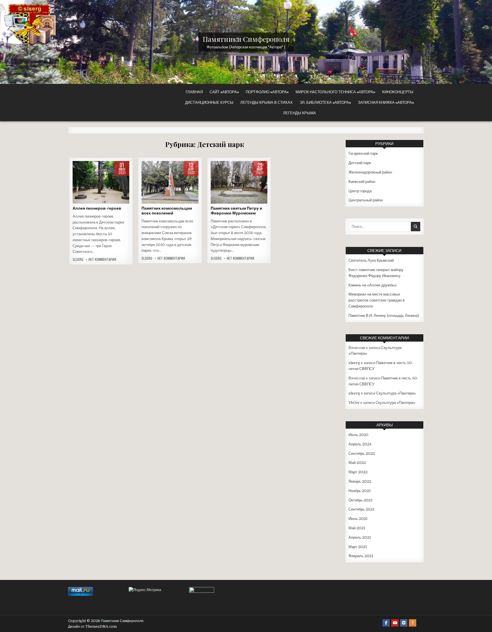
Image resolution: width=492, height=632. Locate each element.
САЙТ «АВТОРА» (224, 92)
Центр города (360, 191)
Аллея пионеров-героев (97, 208)
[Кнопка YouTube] (395, 623)
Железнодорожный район (370, 172)
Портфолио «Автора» (267, 92)
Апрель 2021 (359, 537)
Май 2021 (356, 528)
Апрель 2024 (359, 444)
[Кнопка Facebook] (386, 623)
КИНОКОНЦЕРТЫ (397, 92)
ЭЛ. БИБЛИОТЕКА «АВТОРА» (325, 102)
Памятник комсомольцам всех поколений (167, 210)
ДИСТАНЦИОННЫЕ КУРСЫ (209, 102)
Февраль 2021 (360, 556)
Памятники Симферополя (246, 38)
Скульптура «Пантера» (396, 393)
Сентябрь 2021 (361, 509)
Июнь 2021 (358, 519)
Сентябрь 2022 (361, 453)
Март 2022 (358, 472)
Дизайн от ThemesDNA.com (92, 627)
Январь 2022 (359, 481)
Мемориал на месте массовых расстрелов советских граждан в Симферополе (376, 300)
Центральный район (365, 200)
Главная (194, 92)
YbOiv (354, 402)
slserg (78, 259)
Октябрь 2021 (360, 500)
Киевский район (100, 185)
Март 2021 (357, 547)
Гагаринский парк (363, 153)
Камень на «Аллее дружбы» (372, 285)
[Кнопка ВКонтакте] (403, 623)
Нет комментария (102, 259)
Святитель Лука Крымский (371, 260)
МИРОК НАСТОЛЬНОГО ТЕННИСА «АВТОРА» (335, 92)
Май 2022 (357, 462)
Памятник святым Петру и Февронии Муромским (236, 210)
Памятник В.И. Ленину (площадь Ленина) (383, 315)
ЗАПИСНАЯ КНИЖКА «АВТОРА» (386, 102)
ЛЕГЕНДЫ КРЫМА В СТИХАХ (266, 102)
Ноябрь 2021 (359, 491)
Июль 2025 (358, 435)
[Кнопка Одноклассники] (412, 623)
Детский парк (100, 179)
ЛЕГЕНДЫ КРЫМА (299, 113)
